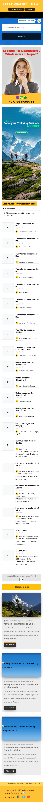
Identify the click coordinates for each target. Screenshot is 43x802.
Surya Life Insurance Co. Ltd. (26, 224)
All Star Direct (21, 530)
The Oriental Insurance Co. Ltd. (27, 239)
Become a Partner (15, 784)
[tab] (19, 203)
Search (21, 36)
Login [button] (30, 9)
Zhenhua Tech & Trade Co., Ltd (26, 442)
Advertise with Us (33, 784)
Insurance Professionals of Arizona (27, 464)
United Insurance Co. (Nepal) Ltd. (25, 363)
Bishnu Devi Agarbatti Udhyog (25, 424)
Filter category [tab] (9, 208)
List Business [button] (16, 9)
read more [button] (10, 645)
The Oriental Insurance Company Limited (25, 348)
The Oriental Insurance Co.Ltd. (25, 331)
